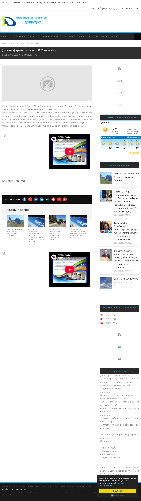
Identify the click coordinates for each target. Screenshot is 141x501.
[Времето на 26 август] (106, 283)
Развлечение (85, 36)
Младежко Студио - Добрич (51, 3)
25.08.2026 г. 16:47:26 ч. (123, 243)
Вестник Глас (132, 8)
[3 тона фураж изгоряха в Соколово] (47, 83)
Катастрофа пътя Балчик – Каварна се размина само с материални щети (56, 234)
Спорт (32, 36)
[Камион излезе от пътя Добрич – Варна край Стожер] (15, 221)
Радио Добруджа (98, 8)
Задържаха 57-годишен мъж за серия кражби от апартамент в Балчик (78, 233)
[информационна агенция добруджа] (25, 21)
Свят (57, 36)
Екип (71, 3)
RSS (24, 489)
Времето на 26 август (126, 279)
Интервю (69, 36)
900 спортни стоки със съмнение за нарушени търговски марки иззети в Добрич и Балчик (36, 235)
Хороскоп (101, 36)
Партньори (28, 3)
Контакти (81, 3)
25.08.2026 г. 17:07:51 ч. (123, 215)
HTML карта (16, 489)
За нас (5, 3)
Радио (114, 36)
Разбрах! (117, 491)
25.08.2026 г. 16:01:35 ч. (123, 282)
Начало (5, 36)
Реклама (16, 3)
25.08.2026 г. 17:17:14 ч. (123, 184)
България (45, 36)
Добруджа (19, 36)
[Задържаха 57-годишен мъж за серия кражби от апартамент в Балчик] (78, 221)
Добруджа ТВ (116, 8)
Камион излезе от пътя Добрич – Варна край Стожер (15, 232)
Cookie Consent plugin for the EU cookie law (117, 495)
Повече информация (111, 484)
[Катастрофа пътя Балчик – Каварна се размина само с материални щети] (57, 221)
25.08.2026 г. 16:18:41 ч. (123, 271)
